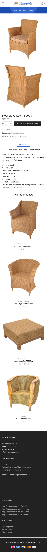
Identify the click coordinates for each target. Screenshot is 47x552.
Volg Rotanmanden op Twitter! (14, 506)
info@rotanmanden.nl (10, 452)
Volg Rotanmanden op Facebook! (15, 509)
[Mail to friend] (18, 136)
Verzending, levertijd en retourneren (16, 467)
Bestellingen (7, 529)
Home (15, 10)
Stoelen (31, 10)
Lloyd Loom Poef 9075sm (23, 361)
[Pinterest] (15, 136)
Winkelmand (7, 532)
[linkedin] (20, 136)
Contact (5, 464)
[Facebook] (10, 136)
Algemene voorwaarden (11, 470)
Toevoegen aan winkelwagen (28, 123)
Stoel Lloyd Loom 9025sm (23, 304)
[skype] (25, 136)
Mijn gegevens (8, 526)
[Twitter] (8, 136)
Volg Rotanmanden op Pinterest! (15, 514)
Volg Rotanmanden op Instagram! (15, 512)
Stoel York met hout (23, 419)
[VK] (13, 136)
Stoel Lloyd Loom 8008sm (23, 246)
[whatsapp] (23, 136)
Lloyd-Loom (23, 10)
